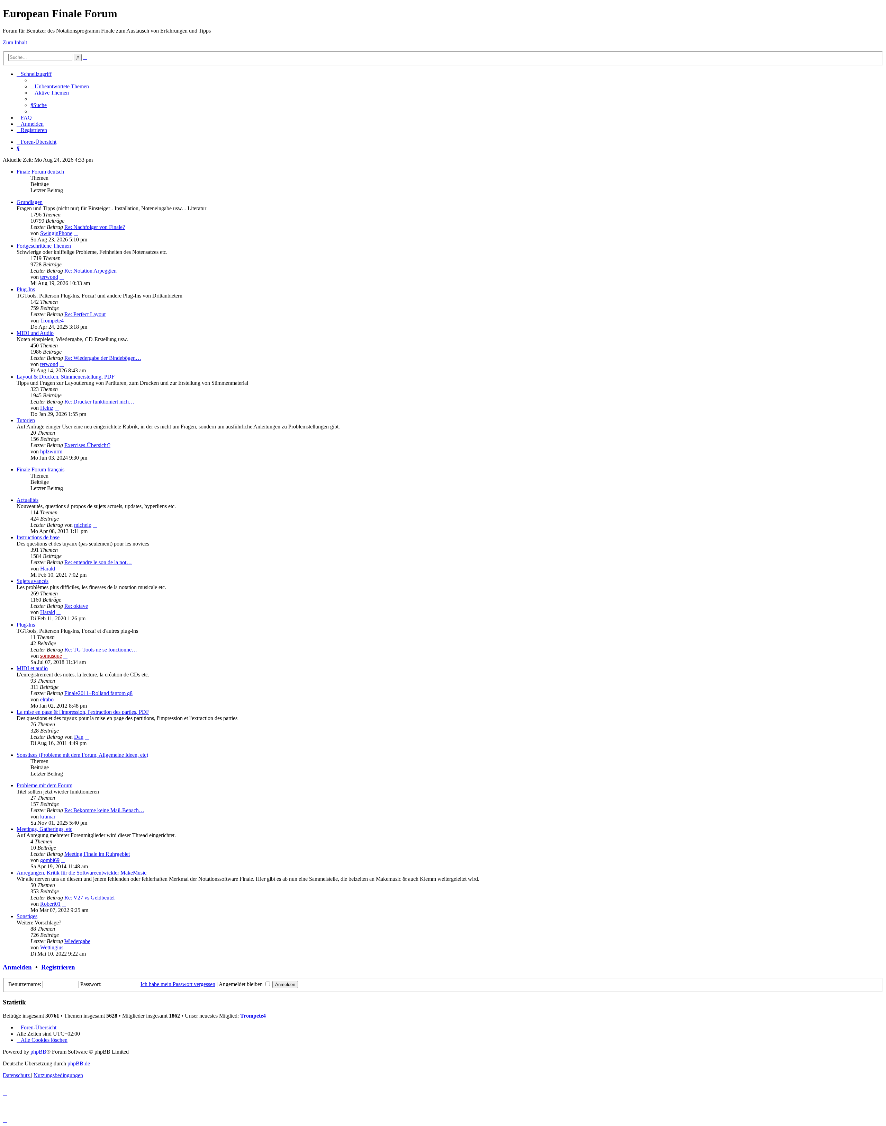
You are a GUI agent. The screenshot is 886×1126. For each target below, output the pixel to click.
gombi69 (50, 860)
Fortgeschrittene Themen (44, 246)
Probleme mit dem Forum (44, 785)
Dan (78, 737)
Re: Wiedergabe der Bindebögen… (102, 358)
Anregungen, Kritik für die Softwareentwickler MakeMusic (81, 873)
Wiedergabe (77, 941)
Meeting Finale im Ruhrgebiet (97, 854)
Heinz (46, 408)
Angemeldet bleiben (241, 984)
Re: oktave (76, 606)
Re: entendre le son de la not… (98, 562)
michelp (82, 525)
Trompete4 (52, 320)
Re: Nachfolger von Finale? (94, 227)
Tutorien (26, 420)
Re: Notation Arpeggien (90, 271)
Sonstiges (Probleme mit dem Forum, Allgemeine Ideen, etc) (82, 755)
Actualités (27, 500)
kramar (47, 816)
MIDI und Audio (35, 333)
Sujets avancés (32, 581)
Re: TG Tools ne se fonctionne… (100, 650)
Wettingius (51, 947)
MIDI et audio (32, 668)
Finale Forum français (40, 469)
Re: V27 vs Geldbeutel (89, 898)
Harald (47, 568)
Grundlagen (30, 202)
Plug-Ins (26, 289)
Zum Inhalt (15, 42)
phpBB (38, 1052)
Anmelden (17, 967)
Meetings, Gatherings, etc (44, 829)
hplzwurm (51, 451)
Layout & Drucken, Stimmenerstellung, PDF (66, 377)
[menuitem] (59, 86)
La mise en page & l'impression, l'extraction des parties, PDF (83, 712)
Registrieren (58, 967)
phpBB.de (78, 1063)
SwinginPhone (56, 233)
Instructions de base (38, 537)
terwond (49, 277)
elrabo (47, 699)
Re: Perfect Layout (85, 314)
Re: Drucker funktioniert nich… (99, 402)
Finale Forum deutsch (40, 172)
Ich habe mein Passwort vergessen (178, 984)
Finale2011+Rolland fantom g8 (98, 693)
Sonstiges (27, 916)
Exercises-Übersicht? (87, 445)
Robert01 (50, 904)
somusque (51, 656)
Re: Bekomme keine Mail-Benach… (104, 810)
